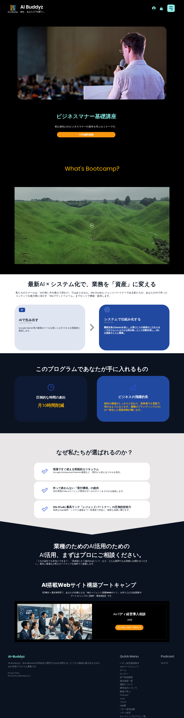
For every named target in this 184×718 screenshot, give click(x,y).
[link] (129, 614)
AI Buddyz (31, 7)
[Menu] (171, 8)
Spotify (164, 663)
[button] (15, 12)
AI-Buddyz (16, 656)
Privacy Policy (14, 673)
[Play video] (92, 226)
